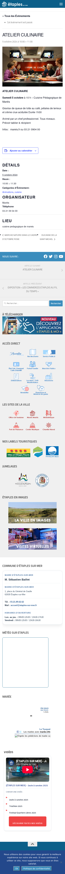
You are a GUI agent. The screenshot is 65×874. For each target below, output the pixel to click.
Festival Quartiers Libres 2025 (22, 813)
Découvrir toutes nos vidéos (28, 823)
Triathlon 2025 (15, 806)
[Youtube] (61, 256)
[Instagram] (56, 256)
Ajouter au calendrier (21, 150)
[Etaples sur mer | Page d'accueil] (19, 4)
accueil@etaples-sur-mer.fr (24, 605)
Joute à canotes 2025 (18, 800)
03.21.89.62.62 (17, 602)
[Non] (61, 862)
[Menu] (61, 4)
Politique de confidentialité (36, 868)
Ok (16, 868)
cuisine (18, 192)
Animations (7, 192)
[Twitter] (51, 256)
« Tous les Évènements (16, 16)
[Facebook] (45, 256)
